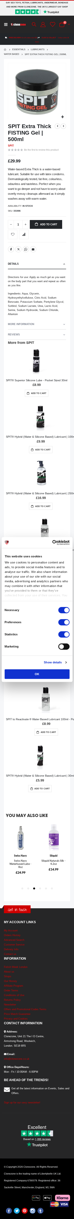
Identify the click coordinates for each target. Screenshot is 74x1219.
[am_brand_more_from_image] (36, 361)
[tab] (37, 264)
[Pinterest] (25, 1211)
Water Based (11, 54)
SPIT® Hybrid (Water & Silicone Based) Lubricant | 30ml (40, 775)
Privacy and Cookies (16, 1018)
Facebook (11, 249)
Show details (53, 662)
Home (5, 49)
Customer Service (14, 944)
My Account (11, 930)
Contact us (10, 954)
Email (33, 249)
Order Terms (11, 990)
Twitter (18, 249)
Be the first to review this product (41, 150)
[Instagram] (33, 1211)
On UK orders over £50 (23, 38)
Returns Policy (12, 999)
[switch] (63, 622)
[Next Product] (63, 126)
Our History (10, 981)
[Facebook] (9, 1211)
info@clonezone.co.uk (16, 1058)
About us (9, 971)
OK (37, 674)
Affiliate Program (13, 985)
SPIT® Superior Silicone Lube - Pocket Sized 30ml (36, 380)
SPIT (11, 145)
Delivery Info (11, 949)
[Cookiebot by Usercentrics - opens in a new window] (52, 542)
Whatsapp (26, 249)
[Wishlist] (52, 24)
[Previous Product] (57, 126)
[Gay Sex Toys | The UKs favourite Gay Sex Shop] (18, 24)
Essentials (18, 49)
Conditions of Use (14, 995)
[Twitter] (17, 1211)
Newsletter (10, 1004)
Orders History (12, 935)
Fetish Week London (15, 966)
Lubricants (37, 49)
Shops (7, 976)
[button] (62, 117)
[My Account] (42, 24)
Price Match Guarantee (17, 1014)
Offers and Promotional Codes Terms (25, 1009)
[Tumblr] (40, 1211)
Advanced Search (14, 939)
